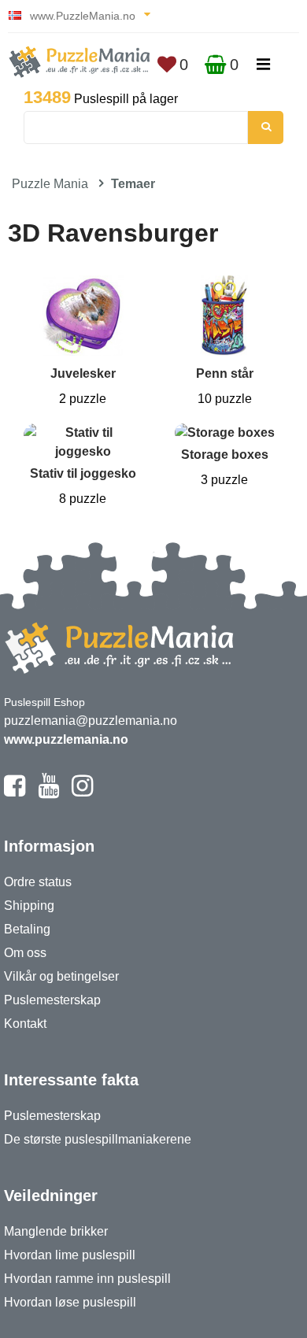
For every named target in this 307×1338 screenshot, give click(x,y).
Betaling (27, 929)
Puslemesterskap (52, 1000)
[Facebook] (14, 792)
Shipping (29, 905)
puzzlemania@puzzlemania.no (90, 720)
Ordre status (38, 882)
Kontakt (25, 1023)
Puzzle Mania (50, 183)
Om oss (25, 952)
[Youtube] (48, 792)
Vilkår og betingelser (61, 976)
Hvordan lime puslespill (69, 1255)
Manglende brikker (56, 1231)
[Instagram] (82, 792)
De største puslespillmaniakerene (97, 1139)
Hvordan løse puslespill (70, 1302)
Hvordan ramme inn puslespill (87, 1278)
